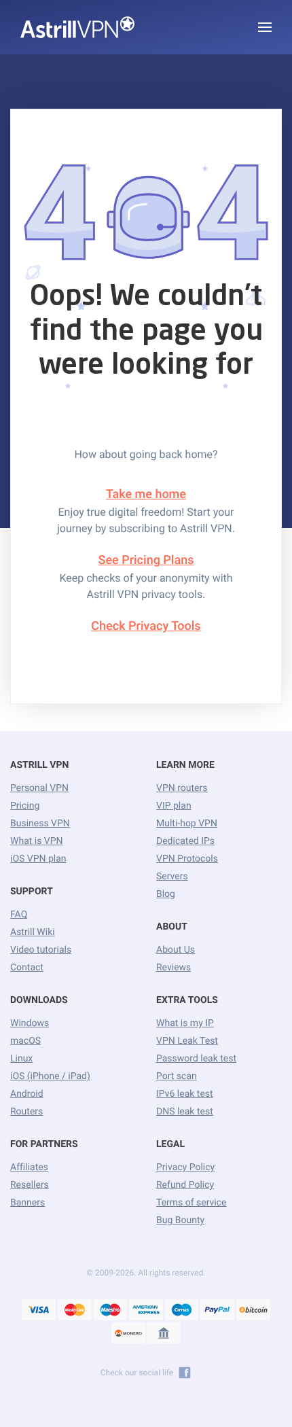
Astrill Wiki (32, 932)
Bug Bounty (180, 1220)
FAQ (18, 914)
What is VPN (36, 841)
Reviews (173, 967)
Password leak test (196, 1058)
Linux (21, 1058)
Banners (27, 1202)
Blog (165, 894)
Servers (172, 876)
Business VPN (40, 823)
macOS (25, 1041)
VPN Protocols (187, 858)
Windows (29, 1023)
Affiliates (29, 1167)
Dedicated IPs (185, 841)
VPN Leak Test (187, 1041)
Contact (26, 967)
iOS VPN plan (38, 858)
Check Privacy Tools (145, 626)
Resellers (29, 1185)
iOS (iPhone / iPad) (50, 1076)
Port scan (176, 1076)
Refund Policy (185, 1185)
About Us (175, 950)
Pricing (24, 805)
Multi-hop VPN (186, 823)
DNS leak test (184, 1111)
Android (26, 1094)
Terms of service (191, 1202)
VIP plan (173, 805)
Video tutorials (40, 950)
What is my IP (185, 1023)
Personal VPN (39, 788)
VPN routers (181, 788)
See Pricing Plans (146, 560)
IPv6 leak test (184, 1094)
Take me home (146, 494)
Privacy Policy (185, 1167)
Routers (26, 1111)
